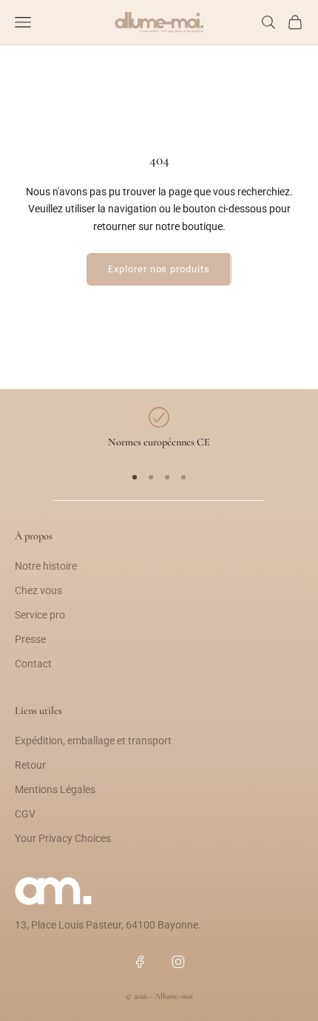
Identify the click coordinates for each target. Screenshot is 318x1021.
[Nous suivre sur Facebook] (139, 961)
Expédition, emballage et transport (93, 741)
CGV (25, 814)
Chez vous (38, 590)
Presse (30, 639)
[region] (159, 429)
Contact (33, 664)
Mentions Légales (55, 789)
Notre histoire (46, 566)
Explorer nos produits (158, 268)
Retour (30, 765)
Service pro (40, 615)
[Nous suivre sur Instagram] (178, 961)
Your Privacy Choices (63, 838)
